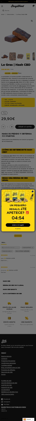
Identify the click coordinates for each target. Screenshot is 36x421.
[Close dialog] (32, 191)
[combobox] (28, 419)
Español (29, 419)
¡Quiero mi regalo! (18, 225)
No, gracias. (18, 228)
